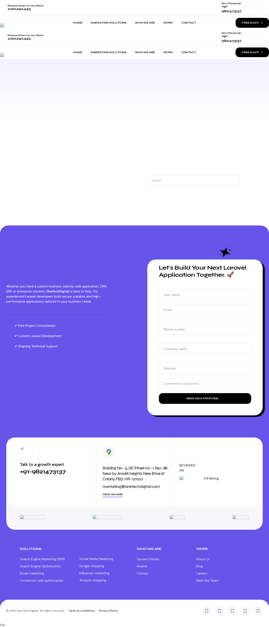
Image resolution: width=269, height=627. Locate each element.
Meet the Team (207, 580)
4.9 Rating (211, 478)
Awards (142, 566)
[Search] (243, 180)
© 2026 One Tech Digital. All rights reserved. (35, 611)
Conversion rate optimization (41, 580)
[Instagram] (232, 611)
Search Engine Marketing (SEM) (42, 558)
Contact (188, 22)
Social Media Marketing (96, 558)
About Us (203, 558)
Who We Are (145, 22)
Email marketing (32, 573)
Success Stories (148, 558)
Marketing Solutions (109, 22)
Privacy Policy (108, 611)
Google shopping (91, 565)
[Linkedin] (206, 611)
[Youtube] (258, 611)
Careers (201, 573)
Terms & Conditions (82, 611)
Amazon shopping (92, 580)
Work (168, 22)
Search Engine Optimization (40, 566)
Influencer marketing (94, 573)
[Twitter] (219, 611)
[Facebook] (245, 611)
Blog (199, 566)
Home (77, 22)
